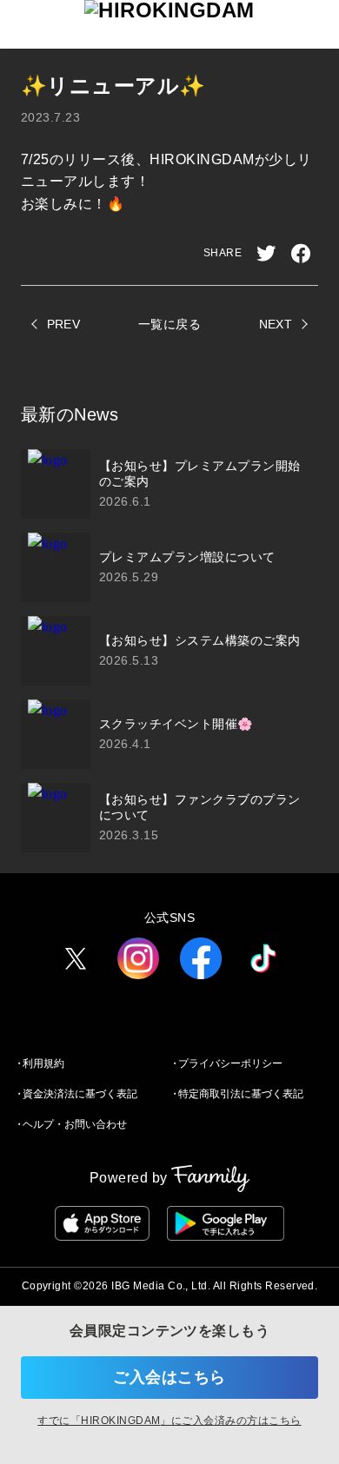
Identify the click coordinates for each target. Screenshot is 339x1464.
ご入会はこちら (169, 1377)
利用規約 (43, 1063)
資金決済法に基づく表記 (80, 1094)
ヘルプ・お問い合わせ (75, 1124)
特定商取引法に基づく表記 (240, 1094)
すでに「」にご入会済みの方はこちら (169, 1420)
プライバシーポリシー (230, 1063)
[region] (169, 650)
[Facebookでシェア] (300, 253)
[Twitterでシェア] (266, 253)
